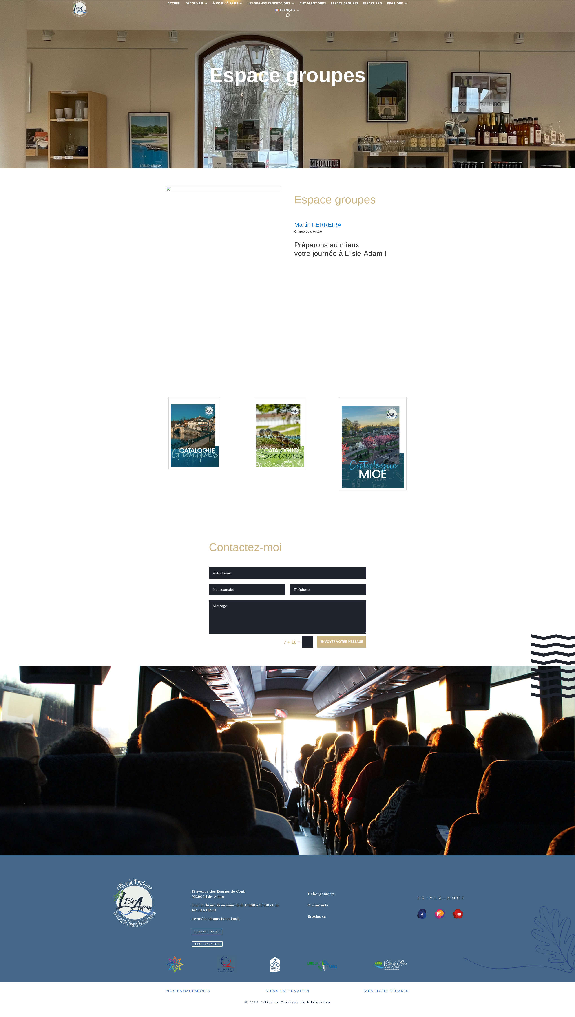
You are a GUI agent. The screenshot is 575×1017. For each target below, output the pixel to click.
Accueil (174, 3)
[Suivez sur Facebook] (422, 913)
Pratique (395, 3)
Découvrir (194, 3)
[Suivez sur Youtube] (457, 913)
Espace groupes (344, 3)
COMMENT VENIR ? (207, 931)
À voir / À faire (225, 3)
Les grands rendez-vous (269, 3)
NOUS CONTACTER (207, 944)
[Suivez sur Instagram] (439, 913)
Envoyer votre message (341, 642)
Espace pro (372, 3)
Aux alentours (312, 3)
